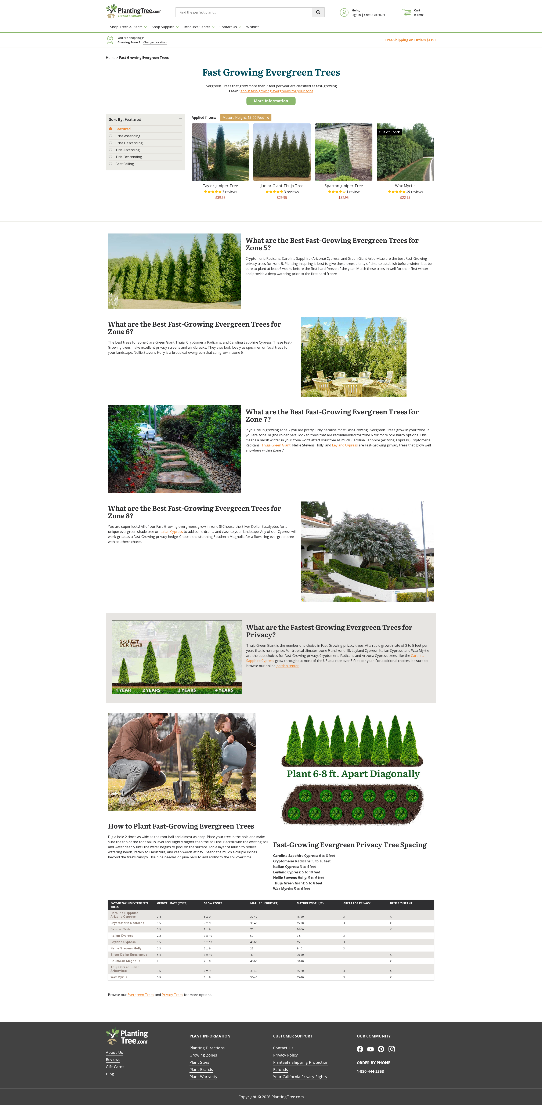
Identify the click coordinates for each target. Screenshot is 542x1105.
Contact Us (228, 27)
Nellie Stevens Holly (126, 948)
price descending (129, 143)
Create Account (374, 15)
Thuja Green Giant (275, 445)
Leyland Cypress (345, 445)
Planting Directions (207, 1047)
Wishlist (252, 27)
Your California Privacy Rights (300, 1076)
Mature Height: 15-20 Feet (243, 117)
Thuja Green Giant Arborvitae (125, 969)
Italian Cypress (171, 531)
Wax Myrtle (119, 977)
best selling (124, 164)
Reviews (113, 1059)
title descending (128, 157)
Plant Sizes (199, 1062)
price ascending (127, 136)
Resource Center (197, 27)
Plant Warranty (203, 1076)
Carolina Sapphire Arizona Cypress (124, 915)
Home (110, 57)
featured (123, 129)
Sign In (356, 15)
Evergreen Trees (140, 994)
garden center (287, 665)
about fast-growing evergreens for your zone (277, 91)
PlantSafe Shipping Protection (300, 1062)
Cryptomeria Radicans (127, 923)
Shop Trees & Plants (126, 27)
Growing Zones (203, 1055)
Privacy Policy (285, 1055)
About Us (114, 1052)
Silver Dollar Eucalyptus (129, 955)
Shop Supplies (163, 27)
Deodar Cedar (121, 929)
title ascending (127, 150)
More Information (271, 100)
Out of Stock (389, 132)
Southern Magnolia (125, 961)
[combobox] (250, 12)
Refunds (280, 1069)
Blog (110, 1073)
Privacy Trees (172, 994)
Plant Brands (201, 1069)
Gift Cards (115, 1066)
